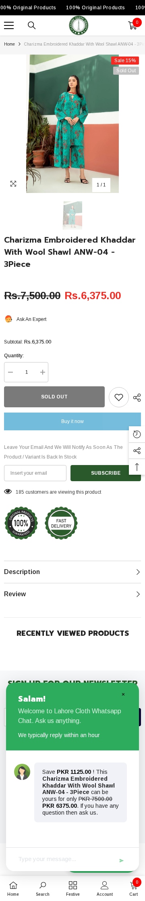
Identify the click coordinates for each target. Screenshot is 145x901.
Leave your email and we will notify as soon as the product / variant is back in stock (63, 452)
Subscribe (105, 473)
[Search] (32, 25)
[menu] (9, 25)
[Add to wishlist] (119, 397)
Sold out (54, 397)
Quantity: (14, 355)
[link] (42, 888)
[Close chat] (123, 694)
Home (9, 44)
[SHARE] (135, 397)
